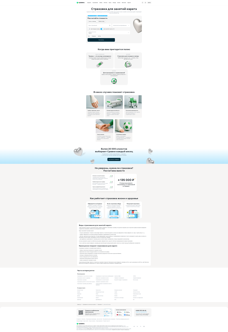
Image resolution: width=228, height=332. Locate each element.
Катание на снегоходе (119, 297)
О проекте (79, 319)
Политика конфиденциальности (122, 319)
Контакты (83, 319)
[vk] (137, 326)
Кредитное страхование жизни (102, 277)
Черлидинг (135, 290)
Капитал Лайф (117, 276)
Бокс (115, 299)
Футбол (115, 295)
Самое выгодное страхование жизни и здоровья (104, 284)
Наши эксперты (92, 320)
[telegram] (134, 326)
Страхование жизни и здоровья (83, 277)
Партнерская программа (91, 319)
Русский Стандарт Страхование (120, 279)
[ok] (140, 326)
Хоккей (78, 292)
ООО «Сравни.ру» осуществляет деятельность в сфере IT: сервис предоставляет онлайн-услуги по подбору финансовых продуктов (99, 325)
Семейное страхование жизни (102, 281)
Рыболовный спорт (137, 293)
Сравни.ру (79, 304)
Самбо (115, 292)
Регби (97, 293)
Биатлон (135, 295)
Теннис (115, 293)
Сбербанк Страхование (119, 277)
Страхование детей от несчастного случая (86, 281)
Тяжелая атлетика (99, 295)
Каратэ (97, 297)
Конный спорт (80, 290)
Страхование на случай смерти (102, 279)
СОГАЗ (134, 276)
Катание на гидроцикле (138, 297)
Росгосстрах (135, 279)
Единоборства (99, 299)
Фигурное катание (118, 290)
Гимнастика (98, 290)
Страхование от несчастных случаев (84, 276)
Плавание (79, 293)
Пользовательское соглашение (109, 319)
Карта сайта (85, 320)
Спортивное (99, 304)
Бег (133, 299)
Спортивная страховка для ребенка (84, 283)
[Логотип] (104, 323)
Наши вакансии (99, 320)
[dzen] (144, 326)
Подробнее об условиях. (116, 329)
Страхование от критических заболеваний (104, 276)
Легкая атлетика (136, 292)
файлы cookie (89, 328)
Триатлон (79, 299)
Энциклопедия (80, 320)
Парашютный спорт (100, 292)
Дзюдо (78, 295)
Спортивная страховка (82, 279)
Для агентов (99, 319)
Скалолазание (80, 297)
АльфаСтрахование (137, 277)
